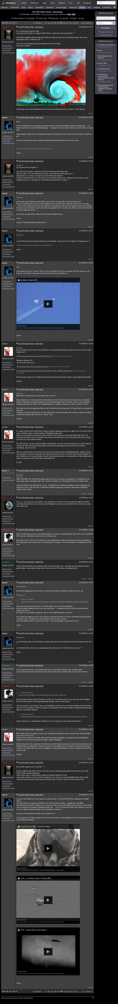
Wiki (78, 3)
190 (58, 23)
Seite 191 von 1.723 (8, 23)
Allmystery (10, 3)
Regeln (21, 998)
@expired (19, 165)
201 (70, 23)
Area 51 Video (104, 64)
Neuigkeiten (87, 3)
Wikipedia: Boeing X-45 (26, 362)
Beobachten (54, 18)
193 (67, 23)
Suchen (74, 18)
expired (4, 117)
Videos (52, 3)
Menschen (4, 7)
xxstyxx (4, 27)
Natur (89, 7)
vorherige (38, 23)
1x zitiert (83, 579)
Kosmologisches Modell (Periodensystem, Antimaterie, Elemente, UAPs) (105, 88)
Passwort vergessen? (106, 32)
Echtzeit (24, 3)
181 (52, 23)
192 (64, 23)
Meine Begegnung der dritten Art (105, 58)
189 (55, 23)
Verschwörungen (61, 7)
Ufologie (82, 7)
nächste (88, 23)
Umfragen (97, 7)
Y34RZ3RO (6, 530)
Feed (69, 14)
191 (61, 23)
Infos (82, 18)
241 (74, 23)
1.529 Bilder (31, 18)
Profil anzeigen (7, 46)
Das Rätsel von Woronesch (106, 46)
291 (77, 23)
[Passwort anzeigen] (113, 24)
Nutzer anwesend (106, 13)
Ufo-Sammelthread (105, 70)
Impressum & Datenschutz (9, 998)
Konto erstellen (107, 35)
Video (56, 14)
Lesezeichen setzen (8, 52)
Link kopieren (6, 50)
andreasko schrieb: (28, 692)
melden (90, 113)
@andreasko (20, 637)
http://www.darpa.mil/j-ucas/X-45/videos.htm (33, 366)
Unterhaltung (107, 7)
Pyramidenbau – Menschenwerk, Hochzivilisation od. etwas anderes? (106, 78)
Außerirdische (49, 14)
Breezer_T (5, 471)
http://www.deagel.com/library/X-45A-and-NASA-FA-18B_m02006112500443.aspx (46, 371)
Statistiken (62, 3)
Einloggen (107, 28)
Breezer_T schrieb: (27, 599)
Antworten (65, 18)
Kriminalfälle (39, 7)
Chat (71, 3)
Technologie (73, 7)
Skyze (4, 498)
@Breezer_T (20, 595)
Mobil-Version (28, 998)
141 (49, 23)
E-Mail (73, 14)
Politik (23, 7)
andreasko (5, 562)
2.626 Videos (42, 18)
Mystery (30, 7)
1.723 (83, 23)
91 (46, 23)
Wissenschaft (15, 7)
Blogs (44, 3)
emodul (4, 344)
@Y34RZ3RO (21, 587)
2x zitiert (83, 494)
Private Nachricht (7, 48)
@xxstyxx (19, 197)
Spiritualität (49, 7)
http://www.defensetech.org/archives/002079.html (35, 356)
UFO (42, 14)
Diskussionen (34, 3)
